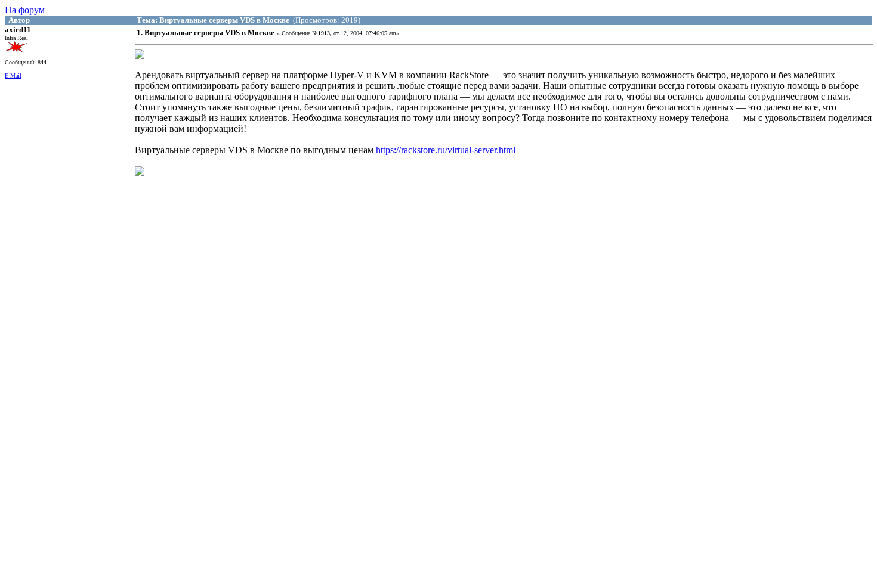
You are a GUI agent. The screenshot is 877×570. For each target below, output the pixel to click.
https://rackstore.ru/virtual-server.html (445, 150)
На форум (25, 10)
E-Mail (13, 75)
